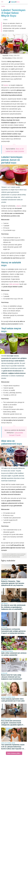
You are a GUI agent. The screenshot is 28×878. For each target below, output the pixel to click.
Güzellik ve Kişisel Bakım (8, 697)
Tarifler (3, 6)
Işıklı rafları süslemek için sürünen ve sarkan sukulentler (14, 654)
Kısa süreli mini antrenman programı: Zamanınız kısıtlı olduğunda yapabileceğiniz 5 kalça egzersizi (12, 723)
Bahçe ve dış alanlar (7, 651)
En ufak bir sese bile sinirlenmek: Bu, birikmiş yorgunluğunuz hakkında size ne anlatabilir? (13, 607)
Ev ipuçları (4, 627)
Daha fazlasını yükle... (14, 753)
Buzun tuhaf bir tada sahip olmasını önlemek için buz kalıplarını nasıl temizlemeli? (11, 677)
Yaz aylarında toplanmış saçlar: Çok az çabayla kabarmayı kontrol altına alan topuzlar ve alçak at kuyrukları (13, 747)
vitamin (18, 206)
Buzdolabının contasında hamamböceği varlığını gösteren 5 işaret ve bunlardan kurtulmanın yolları (14, 631)
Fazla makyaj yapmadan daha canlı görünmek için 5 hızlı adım (13, 700)
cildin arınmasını (14, 284)
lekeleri (6, 85)
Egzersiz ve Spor (6, 719)
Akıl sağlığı (4, 579)
